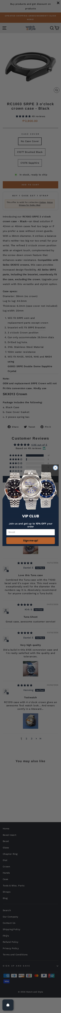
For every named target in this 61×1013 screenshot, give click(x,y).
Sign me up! (30, 540)
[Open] (8, 1005)
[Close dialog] (55, 468)
